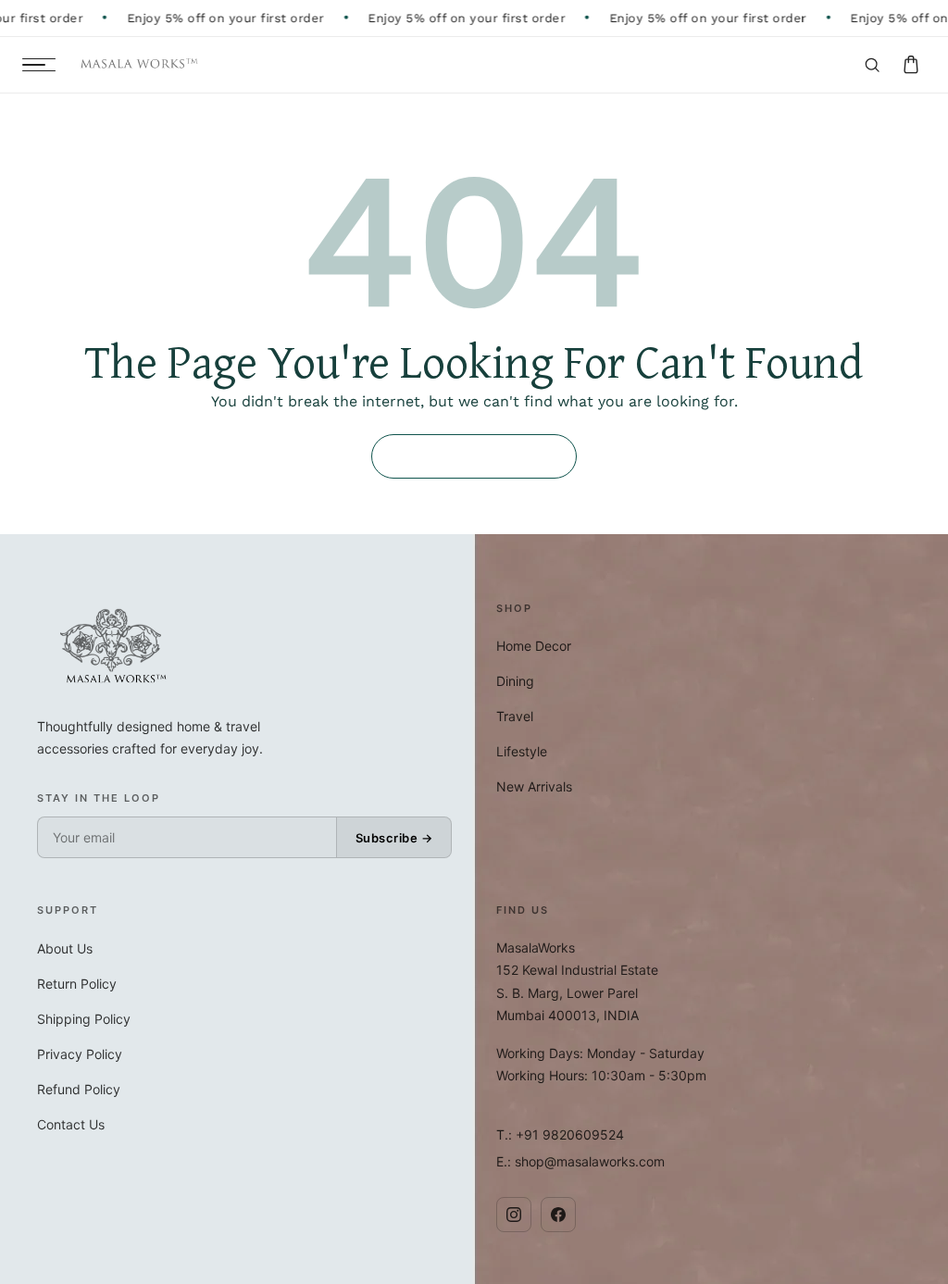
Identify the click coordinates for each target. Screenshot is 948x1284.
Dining (515, 681)
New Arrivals (534, 786)
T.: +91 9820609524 (560, 1134)
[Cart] (910, 64)
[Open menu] (39, 64)
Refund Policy (78, 1089)
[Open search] (872, 64)
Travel (514, 716)
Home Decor (533, 646)
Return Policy (77, 983)
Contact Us (71, 1124)
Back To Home (474, 456)
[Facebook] (558, 1214)
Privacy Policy (79, 1054)
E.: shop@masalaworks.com (580, 1161)
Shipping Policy (84, 1019)
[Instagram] (513, 1214)
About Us (65, 948)
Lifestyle (521, 751)
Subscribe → (394, 837)
